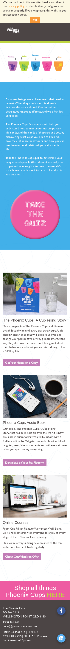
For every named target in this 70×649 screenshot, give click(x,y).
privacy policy (16, 6)
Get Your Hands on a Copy (21, 362)
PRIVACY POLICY (14, 632)
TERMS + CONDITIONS (20, 634)
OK (35, 20)
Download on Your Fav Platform (24, 462)
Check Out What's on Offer (22, 556)
